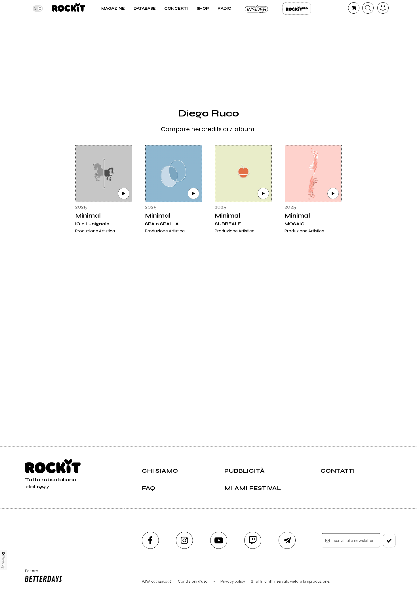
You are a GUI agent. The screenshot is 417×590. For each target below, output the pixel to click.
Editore (29, 573)
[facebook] (150, 540)
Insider (257, 8)
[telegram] (287, 540)
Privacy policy (232, 581)
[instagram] (184, 540)
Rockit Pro (297, 8)
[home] (68, 8)
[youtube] (218, 540)
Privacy (3, 562)
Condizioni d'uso (193, 581)
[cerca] (368, 8)
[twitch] (252, 540)
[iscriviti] (389, 540)
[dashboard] (383, 8)
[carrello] (353, 8)
